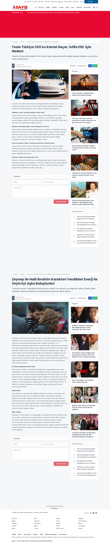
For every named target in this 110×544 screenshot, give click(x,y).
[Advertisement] (55, 26)
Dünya (22, 506)
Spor (72, 7)
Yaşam (61, 7)
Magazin (22, 274)
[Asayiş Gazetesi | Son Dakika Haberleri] (20, 7)
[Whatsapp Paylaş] (96, 65)
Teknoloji (79, 7)
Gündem (54, 7)
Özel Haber (87, 7)
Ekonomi (41, 7)
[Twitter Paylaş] (92, 65)
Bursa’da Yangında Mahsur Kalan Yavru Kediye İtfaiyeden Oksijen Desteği (53, 13)
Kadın (67, 7)
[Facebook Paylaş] (89, 65)
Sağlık (48, 7)
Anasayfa (15, 42)
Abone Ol (73, 66)
